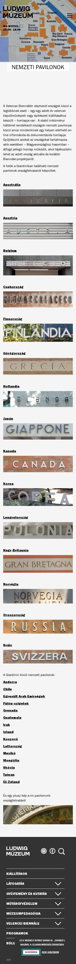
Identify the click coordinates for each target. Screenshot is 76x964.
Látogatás (15, 883)
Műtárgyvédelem (21, 903)
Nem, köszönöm (50, 952)
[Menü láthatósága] (69, 15)
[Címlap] (18, 12)
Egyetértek (31, 952)
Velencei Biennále (22, 923)
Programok (17, 933)
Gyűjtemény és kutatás (26, 894)
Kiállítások (16, 873)
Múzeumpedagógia (23, 913)
